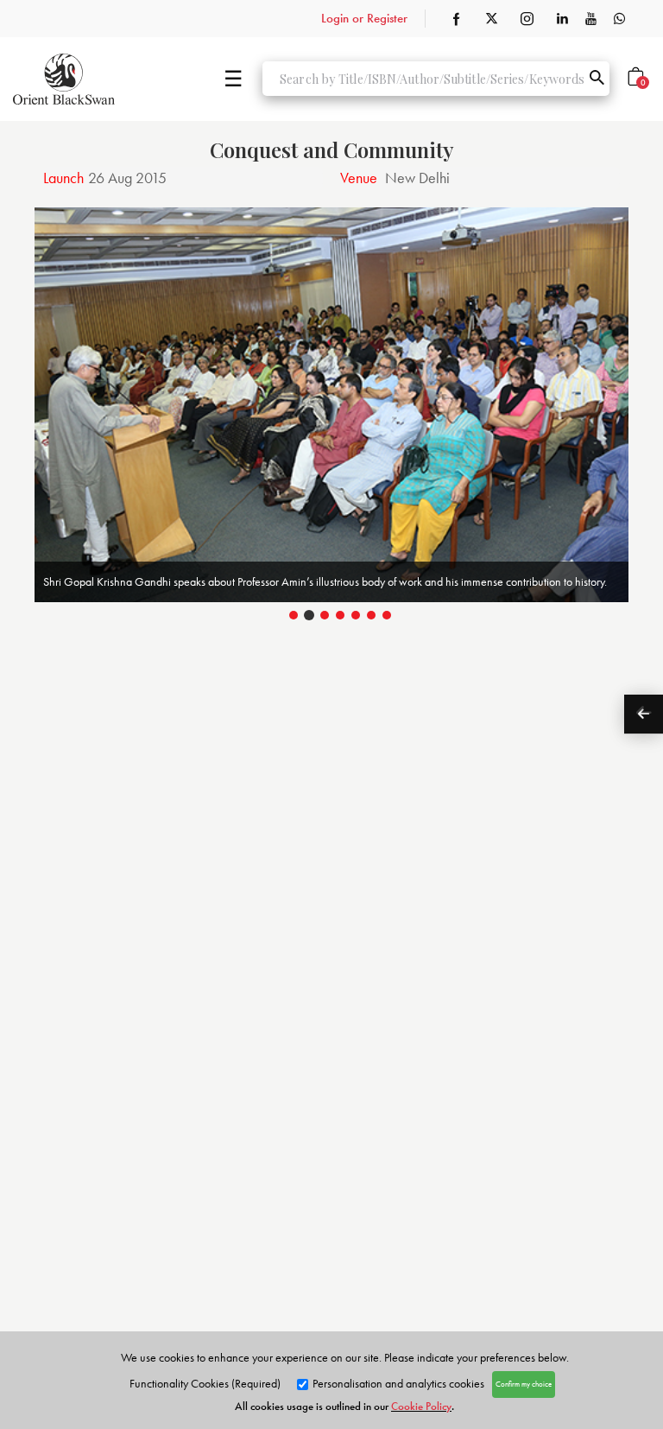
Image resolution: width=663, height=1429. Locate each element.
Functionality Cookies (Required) (205, 1383)
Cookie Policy (421, 1406)
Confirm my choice (524, 1384)
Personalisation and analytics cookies (397, 1383)
